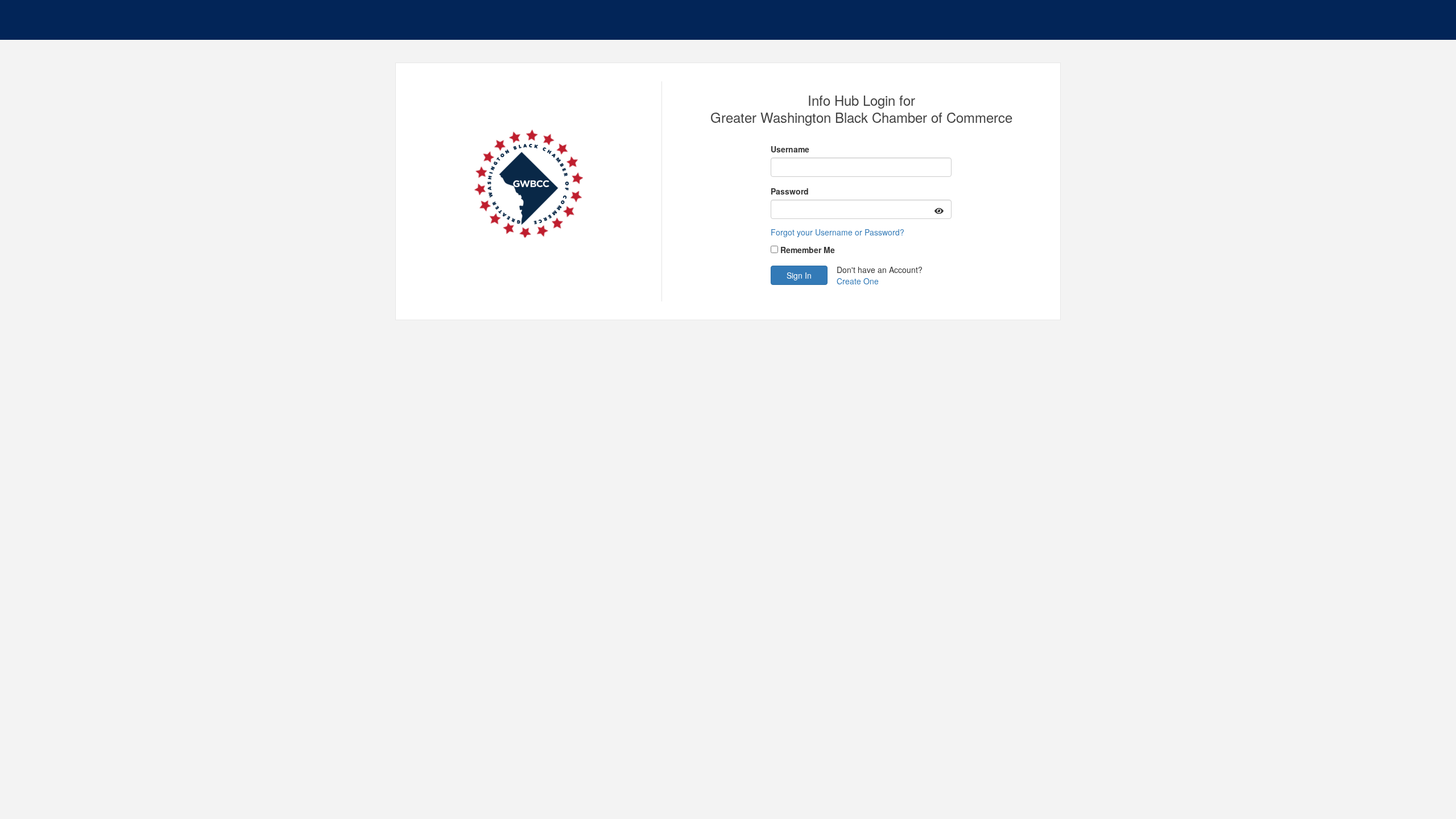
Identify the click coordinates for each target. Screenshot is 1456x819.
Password (790, 191)
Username (790, 149)
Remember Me (807, 249)
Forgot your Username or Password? (837, 232)
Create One (858, 281)
